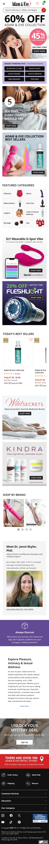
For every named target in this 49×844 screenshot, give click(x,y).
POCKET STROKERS (14, 74)
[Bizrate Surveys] (44, 821)
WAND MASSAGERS (14, 79)
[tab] (18, 529)
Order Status (12, 775)
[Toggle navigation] (4, 3)
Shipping (11, 783)
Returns (34, 783)
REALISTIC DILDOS (34, 68)
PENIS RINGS (35, 79)
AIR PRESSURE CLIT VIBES (14, 68)
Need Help (35, 775)
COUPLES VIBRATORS (34, 74)
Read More (24, 706)
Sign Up (24, 742)
